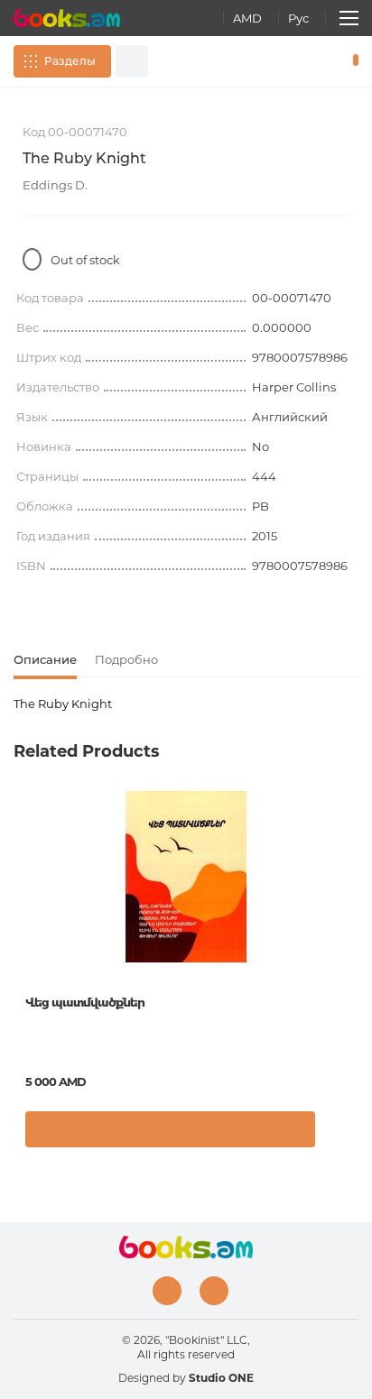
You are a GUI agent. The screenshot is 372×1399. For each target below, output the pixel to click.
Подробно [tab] (126, 659)
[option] (186, 976)
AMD (247, 18)
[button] (340, 1133)
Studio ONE (221, 1378)
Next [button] (349, 926)
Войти (299, 61)
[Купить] (170, 1129)
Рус (298, 18)
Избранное (325, 61)
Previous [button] (23, 926)
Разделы (70, 61)
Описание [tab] (45, 659)
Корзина (351, 61)
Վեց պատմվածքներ (84, 1002)
